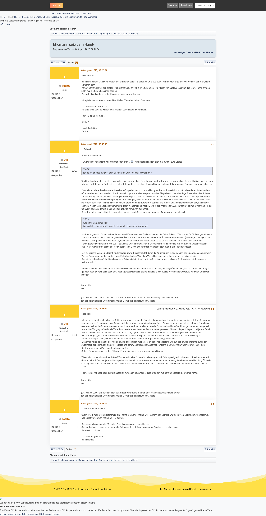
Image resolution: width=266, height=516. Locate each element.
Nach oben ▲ (205, 489)
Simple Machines (81, 489)
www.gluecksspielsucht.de (13, 514)
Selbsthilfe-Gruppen (34, 17)
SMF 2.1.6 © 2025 (63, 489)
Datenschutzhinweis (50, 514)
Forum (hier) (50, 17)
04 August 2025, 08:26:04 (94, 70)
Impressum (33, 514)
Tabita (66, 85)
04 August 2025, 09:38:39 (94, 144)
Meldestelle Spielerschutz (69, 17)
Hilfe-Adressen (90, 17)
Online (8, 24)
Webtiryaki (106, 489)
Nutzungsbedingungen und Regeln (180, 489)
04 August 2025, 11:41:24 (94, 308)
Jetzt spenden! (70, 13)
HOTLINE (18, 17)
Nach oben (57, 449)
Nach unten (58, 62)
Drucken (210, 62)
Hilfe (3, 17)
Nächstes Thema (204, 52)
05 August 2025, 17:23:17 (94, 403)
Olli (66, 159)
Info (2, 24)
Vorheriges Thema (183, 52)
